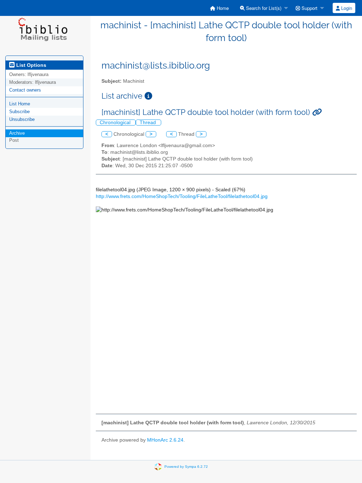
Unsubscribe (22, 119)
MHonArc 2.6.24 (165, 440)
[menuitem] (219, 8)
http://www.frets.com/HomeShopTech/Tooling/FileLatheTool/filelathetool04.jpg (182, 196)
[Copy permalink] (317, 112)
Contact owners (25, 90)
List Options (30, 65)
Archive (17, 133)
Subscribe (19, 111)
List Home (19, 103)
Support (308, 8)
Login (346, 8)
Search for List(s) (263, 8)
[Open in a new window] (148, 96)
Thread (148, 122)
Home (222, 8)
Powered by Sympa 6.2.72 (186, 467)
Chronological (116, 122)
